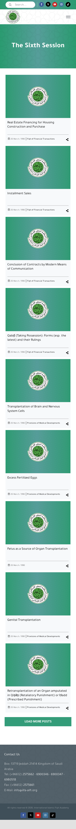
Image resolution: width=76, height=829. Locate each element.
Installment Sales (19, 193)
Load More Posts (38, 722)
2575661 (28, 785)
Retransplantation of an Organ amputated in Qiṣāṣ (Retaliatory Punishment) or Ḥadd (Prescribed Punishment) (37, 695)
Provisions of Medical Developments (43, 423)
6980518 (10, 780)
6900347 (57, 774)
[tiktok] (53, 815)
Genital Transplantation (24, 620)
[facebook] (23, 815)
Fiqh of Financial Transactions (41, 139)
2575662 (29, 774)
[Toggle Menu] (68, 17)
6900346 (42, 774)
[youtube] (38, 815)
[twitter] (30, 815)
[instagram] (45, 815)
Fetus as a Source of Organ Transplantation (37, 549)
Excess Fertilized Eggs (22, 478)
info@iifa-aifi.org (25, 790)
